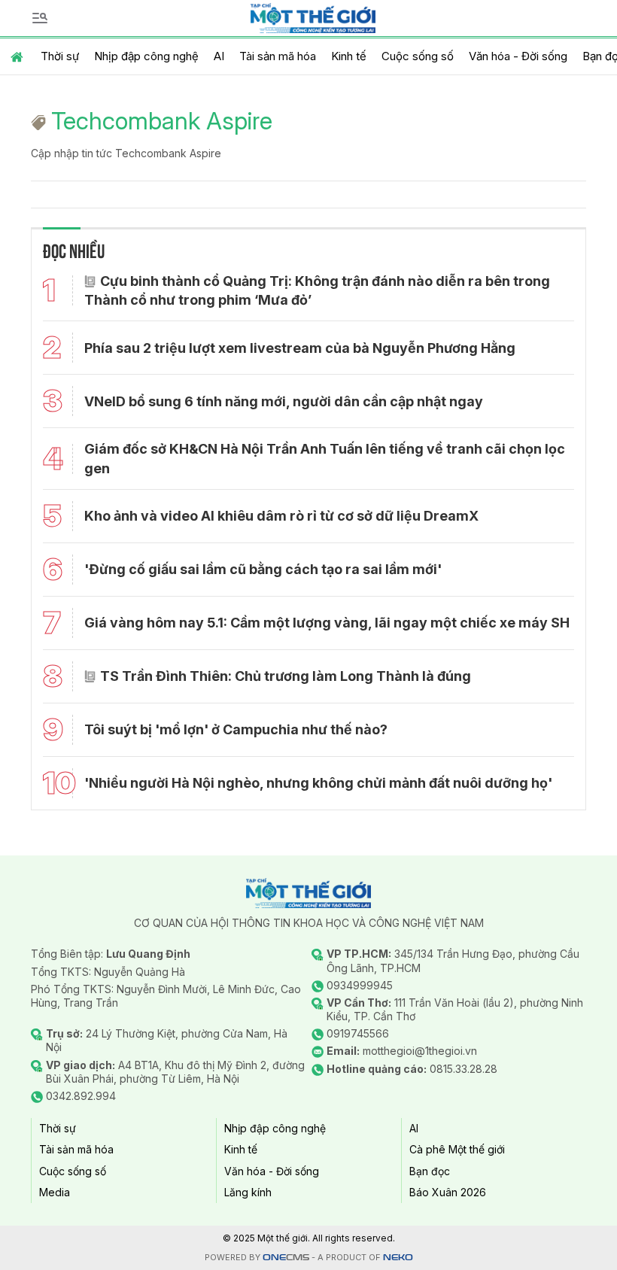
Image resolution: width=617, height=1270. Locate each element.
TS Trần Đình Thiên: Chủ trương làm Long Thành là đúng (285, 676)
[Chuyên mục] (40, 18)
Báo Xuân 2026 (447, 1192)
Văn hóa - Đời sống (518, 56)
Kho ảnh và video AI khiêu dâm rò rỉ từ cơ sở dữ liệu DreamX (281, 516)
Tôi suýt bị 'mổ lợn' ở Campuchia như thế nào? (236, 729)
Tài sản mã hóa (277, 56)
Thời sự (60, 56)
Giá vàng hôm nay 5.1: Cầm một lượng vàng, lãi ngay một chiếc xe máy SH (327, 622)
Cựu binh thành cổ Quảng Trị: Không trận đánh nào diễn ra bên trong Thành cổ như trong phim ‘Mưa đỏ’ (317, 290)
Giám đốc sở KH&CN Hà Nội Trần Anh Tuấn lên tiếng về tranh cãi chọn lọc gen (324, 458)
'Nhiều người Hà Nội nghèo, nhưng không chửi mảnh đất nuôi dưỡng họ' (318, 783)
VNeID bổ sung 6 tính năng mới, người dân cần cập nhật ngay (283, 401)
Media (54, 1192)
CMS (286, 1257)
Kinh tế (348, 56)
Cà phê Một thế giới (457, 1149)
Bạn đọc (429, 1171)
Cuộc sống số (417, 56)
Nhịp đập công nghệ (146, 56)
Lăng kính (248, 1192)
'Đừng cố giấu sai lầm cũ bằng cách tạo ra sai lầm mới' (263, 569)
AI (219, 56)
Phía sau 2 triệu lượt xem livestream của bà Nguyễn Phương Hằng (299, 348)
